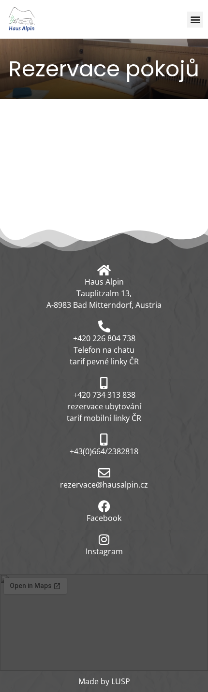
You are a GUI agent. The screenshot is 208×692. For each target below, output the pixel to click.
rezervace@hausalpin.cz (104, 484)
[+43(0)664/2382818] (104, 439)
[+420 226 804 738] (104, 326)
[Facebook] (104, 506)
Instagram (104, 551)
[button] (195, 20)
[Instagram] (104, 539)
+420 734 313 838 (104, 394)
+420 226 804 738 (104, 338)
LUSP (120, 681)
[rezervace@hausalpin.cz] (104, 473)
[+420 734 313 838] (104, 383)
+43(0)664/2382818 (104, 451)
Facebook (104, 518)
